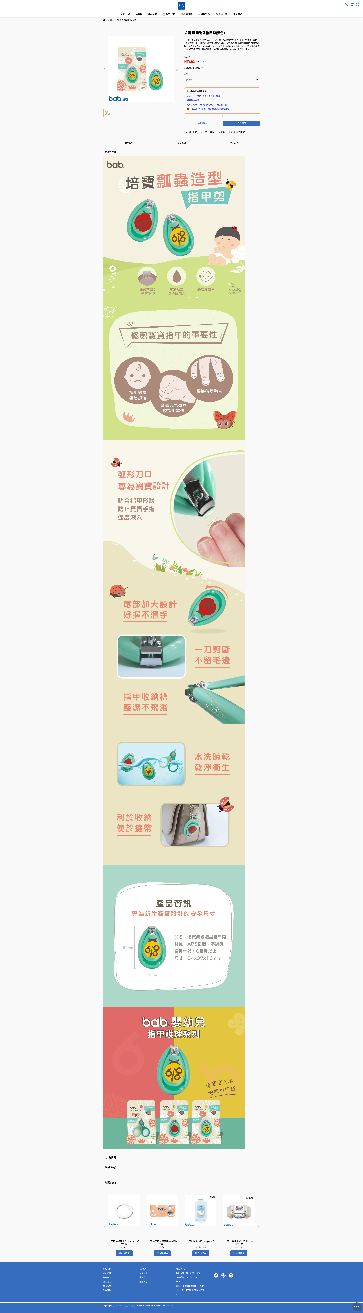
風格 (186, 74)
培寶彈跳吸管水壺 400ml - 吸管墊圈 (124, 1243)
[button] (177, 69)
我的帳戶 (107, 1277)
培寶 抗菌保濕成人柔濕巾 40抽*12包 (239, 1243)
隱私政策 (107, 1282)
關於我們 (107, 1273)
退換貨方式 (144, 1282)
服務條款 (107, 1286)
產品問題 (107, 1290)
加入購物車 (203, 123)
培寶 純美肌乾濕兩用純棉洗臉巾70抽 (162, 1243)
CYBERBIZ (170, 1306)
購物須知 (143, 1273)
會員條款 (143, 1277)
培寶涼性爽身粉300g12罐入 (200, 1241)
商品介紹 (129, 143)
